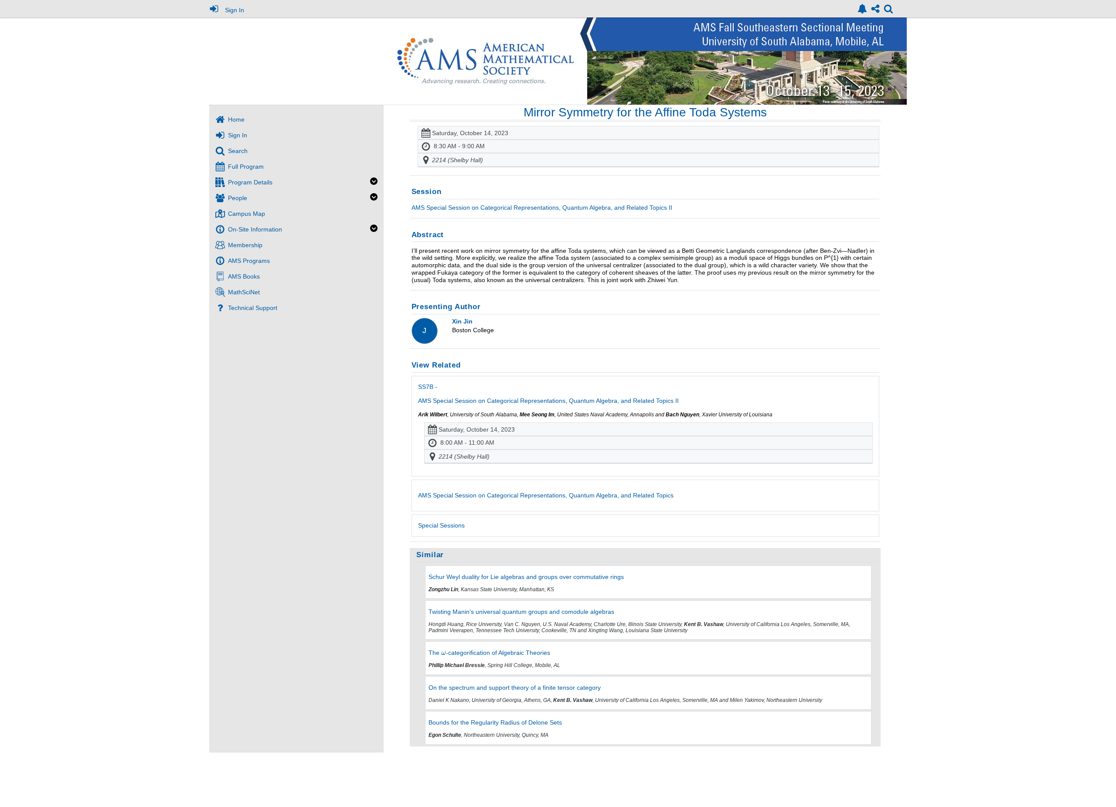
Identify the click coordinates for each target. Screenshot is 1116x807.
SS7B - (548, 393)
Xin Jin (462, 321)
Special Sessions (441, 525)
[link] (862, 9)
